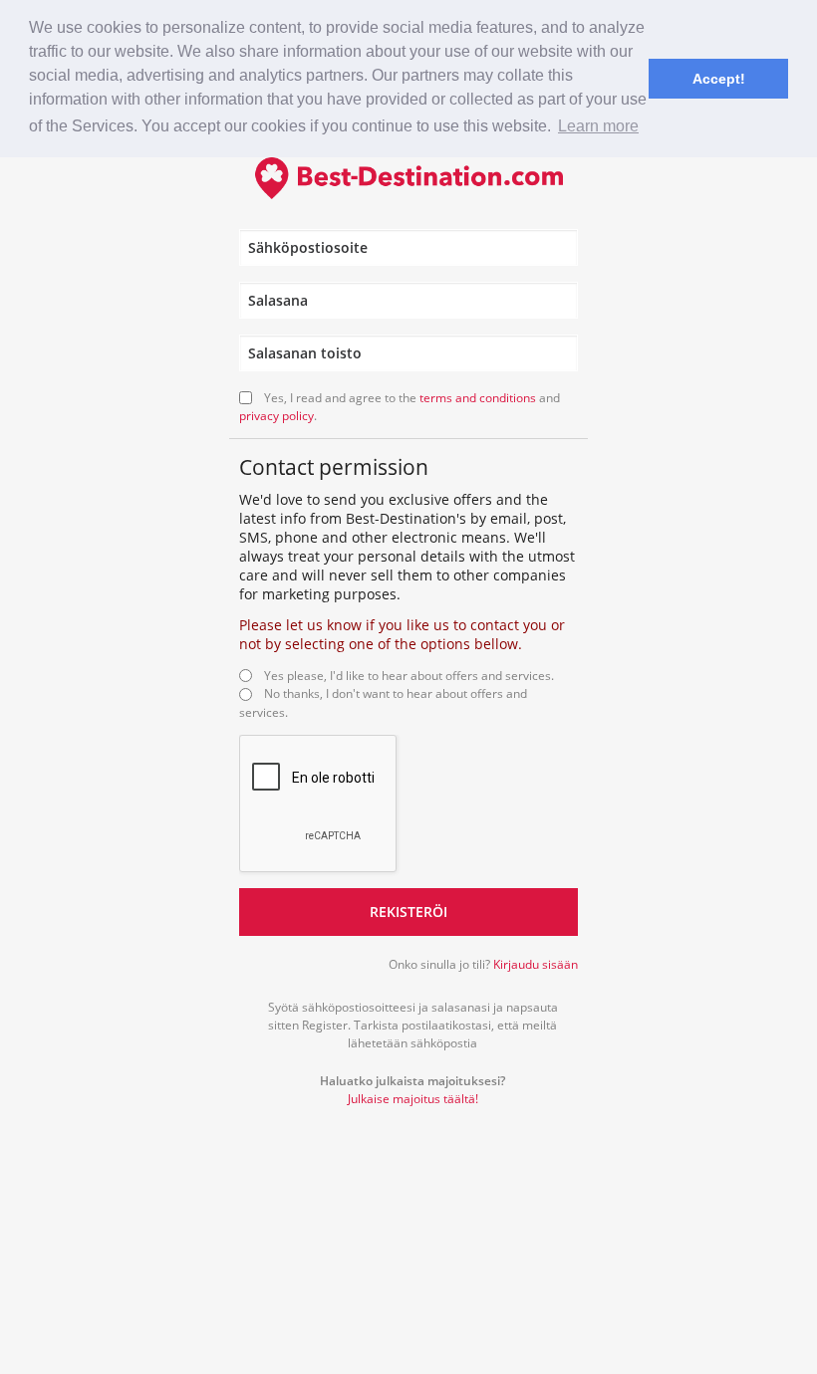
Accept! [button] (718, 79)
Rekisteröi (408, 911)
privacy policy (276, 415)
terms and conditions (477, 397)
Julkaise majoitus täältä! (413, 1098)
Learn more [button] (598, 125)
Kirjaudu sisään (535, 964)
